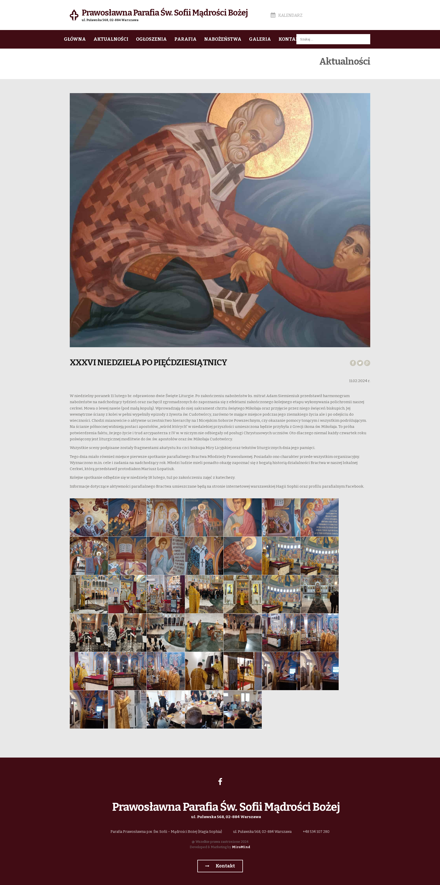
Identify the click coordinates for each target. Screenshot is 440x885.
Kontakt (290, 39)
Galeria (260, 39)
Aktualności (110, 39)
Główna (75, 39)
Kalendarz (290, 15)
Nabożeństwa (222, 39)
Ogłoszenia (151, 39)
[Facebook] (220, 782)
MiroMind (241, 847)
